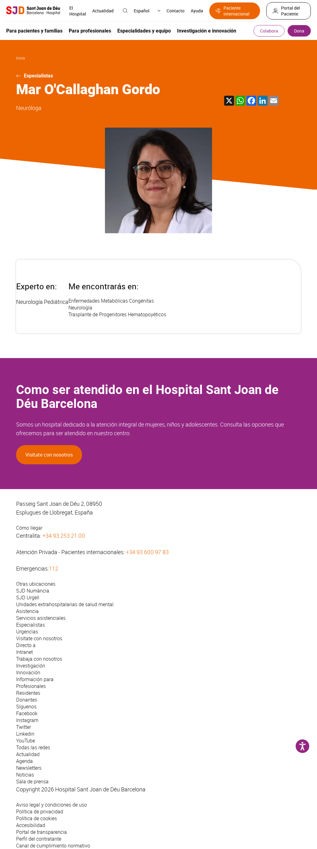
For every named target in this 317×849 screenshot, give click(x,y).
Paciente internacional (237, 11)
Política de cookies (36, 818)
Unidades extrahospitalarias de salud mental (65, 604)
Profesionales (31, 686)
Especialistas (38, 76)
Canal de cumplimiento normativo (53, 845)
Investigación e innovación (206, 31)
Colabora (269, 31)
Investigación (30, 665)
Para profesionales (90, 31)
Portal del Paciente (290, 11)
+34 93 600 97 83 (147, 552)
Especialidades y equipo (144, 31)
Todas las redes (33, 747)
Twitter (23, 727)
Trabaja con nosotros (39, 658)
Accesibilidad (30, 825)
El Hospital (77, 11)
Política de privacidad (39, 811)
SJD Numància (32, 590)
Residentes (28, 692)
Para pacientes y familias (34, 31)
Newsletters (28, 767)
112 (53, 568)
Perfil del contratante (38, 838)
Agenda (24, 761)
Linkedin (25, 733)
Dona (299, 31)
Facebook (26, 713)
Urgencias (27, 631)
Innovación (28, 672)
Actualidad (103, 11)
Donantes (26, 699)
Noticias (25, 774)
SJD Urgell (27, 597)
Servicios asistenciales (41, 618)
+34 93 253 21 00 (63, 535)
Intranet (24, 652)
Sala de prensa (32, 781)
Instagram (27, 720)
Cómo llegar (29, 527)
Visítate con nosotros (49, 454)
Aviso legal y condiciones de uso (51, 804)
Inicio (20, 57)
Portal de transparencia (41, 832)
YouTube (25, 740)
